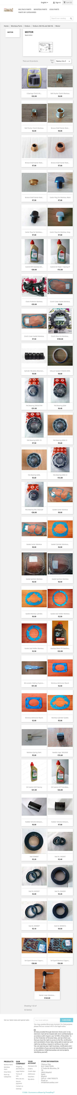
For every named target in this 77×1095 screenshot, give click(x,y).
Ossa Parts (54, 9)
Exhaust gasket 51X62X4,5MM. (60, 371)
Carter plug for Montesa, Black (60, 197)
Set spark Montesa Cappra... (34, 961)
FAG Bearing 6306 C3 (60, 475)
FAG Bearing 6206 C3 (60, 440)
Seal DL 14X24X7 (60, 856)
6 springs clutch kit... (34, 93)
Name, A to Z (63, 61)
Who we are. (20, 1079)
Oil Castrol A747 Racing (34, 787)
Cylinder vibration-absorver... (34, 371)
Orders (30, 1069)
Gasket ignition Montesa (34, 579)
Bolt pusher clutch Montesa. (60, 93)
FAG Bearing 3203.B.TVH (34, 406)
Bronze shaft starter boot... (60, 128)
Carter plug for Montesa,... (34, 232)
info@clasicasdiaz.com (49, 1082)
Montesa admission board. (60, 683)
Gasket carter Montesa (60, 510)
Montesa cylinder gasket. (60, 718)
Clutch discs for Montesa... (60, 336)
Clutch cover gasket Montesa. (60, 301)
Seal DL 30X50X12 (60, 926)
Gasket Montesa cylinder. (34, 614)
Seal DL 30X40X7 (34, 926)
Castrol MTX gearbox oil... (34, 267)
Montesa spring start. (34, 752)
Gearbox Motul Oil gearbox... (60, 648)
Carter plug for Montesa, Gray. (60, 232)
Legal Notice (20, 1071)
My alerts (31, 1079)
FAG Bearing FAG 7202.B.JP (34, 510)
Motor (10, 32)
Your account (32, 1062)
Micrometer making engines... (34, 683)
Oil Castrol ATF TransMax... (60, 787)
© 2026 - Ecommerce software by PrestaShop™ (38, 1092)
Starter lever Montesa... (47, 995)
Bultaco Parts (24, 9)
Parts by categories (27, 12)
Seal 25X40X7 (34, 856)
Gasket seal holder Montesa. (60, 614)
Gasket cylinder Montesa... (60, 544)
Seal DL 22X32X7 (34, 891)
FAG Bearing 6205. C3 (34, 440)
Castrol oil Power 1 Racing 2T (60, 267)
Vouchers (31, 1077)
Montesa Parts (40, 9)
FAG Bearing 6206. (34, 475)
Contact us (19, 1086)
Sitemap (18, 1089)
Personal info (32, 1066)
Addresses (31, 1074)
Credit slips (32, 1071)
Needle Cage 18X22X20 (60, 752)
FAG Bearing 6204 (60, 406)
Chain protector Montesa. (34, 301)
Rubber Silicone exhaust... (34, 822)
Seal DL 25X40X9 (60, 891)
